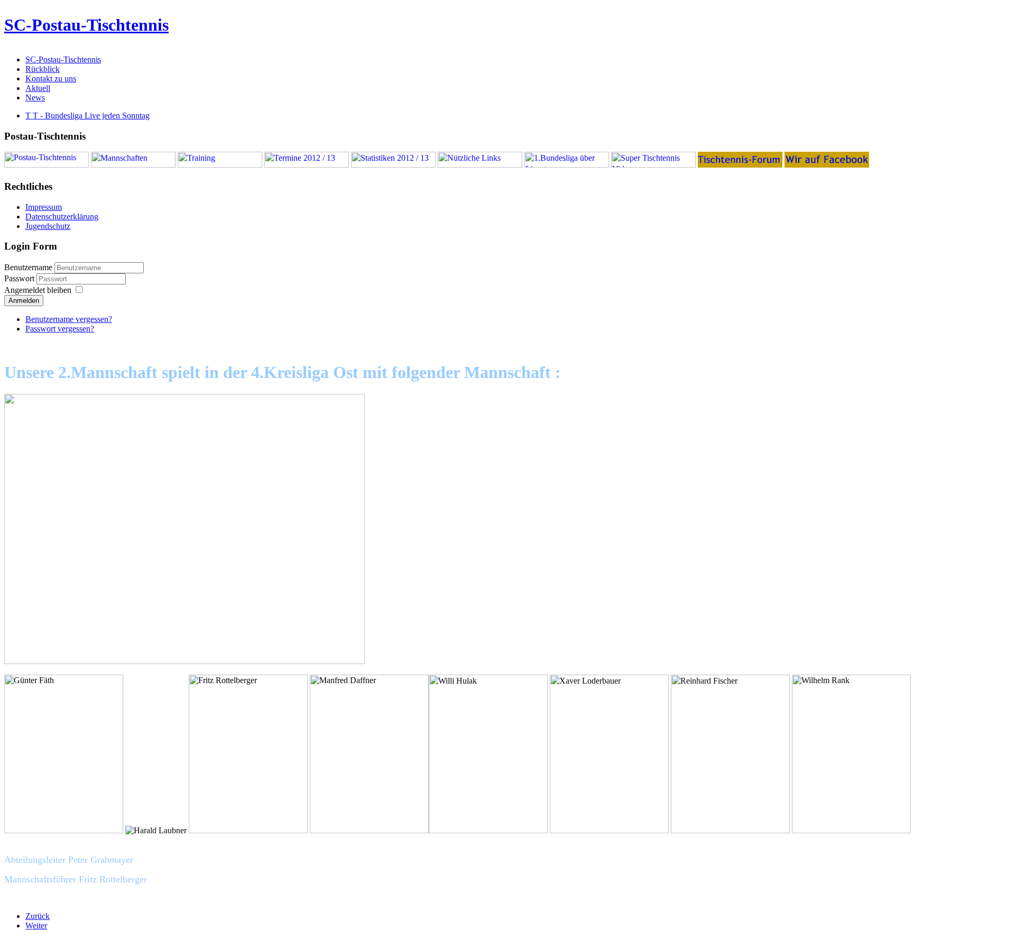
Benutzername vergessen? (68, 319)
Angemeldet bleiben (37, 290)
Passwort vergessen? (59, 328)
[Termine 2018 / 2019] (306, 164)
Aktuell (37, 88)
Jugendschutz (47, 226)
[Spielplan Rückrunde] (393, 164)
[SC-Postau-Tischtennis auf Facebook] (827, 164)
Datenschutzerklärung (61, 216)
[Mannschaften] (133, 164)
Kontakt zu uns (50, 78)
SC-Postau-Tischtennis (86, 24)
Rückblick (42, 69)
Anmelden (23, 301)
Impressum (43, 206)
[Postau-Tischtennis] (46, 164)
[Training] (220, 164)
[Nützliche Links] (480, 164)
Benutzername (28, 267)
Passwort (20, 278)
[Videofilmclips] (653, 164)
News (35, 97)
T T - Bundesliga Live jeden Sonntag (87, 115)
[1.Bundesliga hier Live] (566, 164)
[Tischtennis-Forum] (740, 164)
